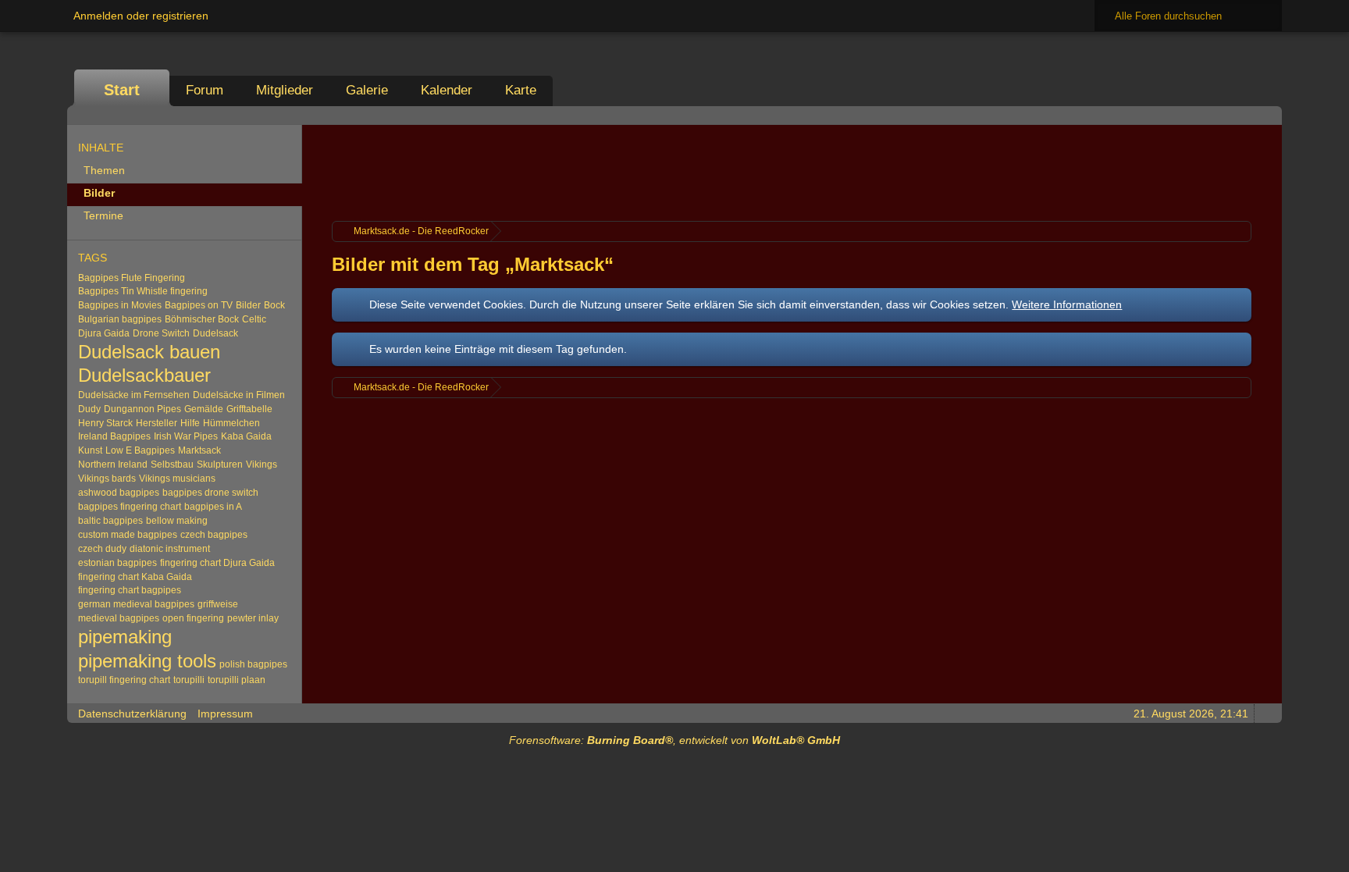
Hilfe (190, 423)
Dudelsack (215, 333)
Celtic (254, 319)
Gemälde (203, 409)
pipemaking (125, 636)
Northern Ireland (113, 464)
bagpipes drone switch (210, 492)
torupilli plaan (236, 679)
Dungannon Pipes (142, 409)
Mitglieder (284, 90)
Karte (520, 90)
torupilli (189, 679)
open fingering (193, 618)
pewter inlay (253, 618)
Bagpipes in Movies (120, 305)
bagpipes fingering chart (129, 506)
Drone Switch (161, 333)
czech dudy (102, 548)
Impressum (225, 713)
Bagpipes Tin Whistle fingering (143, 291)
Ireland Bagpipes (114, 436)
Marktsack (199, 450)
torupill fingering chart (124, 679)
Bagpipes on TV (199, 305)
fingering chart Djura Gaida (217, 562)
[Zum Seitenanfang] (1265, 713)
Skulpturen (220, 464)
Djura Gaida (104, 333)
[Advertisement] (791, 171)
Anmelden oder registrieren (140, 15)
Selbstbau (172, 464)
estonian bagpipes (117, 562)
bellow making (177, 520)
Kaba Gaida (246, 436)
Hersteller (156, 423)
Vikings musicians (177, 478)
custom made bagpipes (127, 534)
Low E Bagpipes (140, 450)
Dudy (89, 409)
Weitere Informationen (1067, 304)
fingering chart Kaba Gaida (135, 576)
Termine (103, 215)
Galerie (367, 90)
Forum (204, 90)
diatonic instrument (170, 548)
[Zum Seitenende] (1265, 115)
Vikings (261, 464)
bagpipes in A (213, 506)
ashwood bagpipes (118, 492)
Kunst (90, 450)
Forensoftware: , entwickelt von (674, 740)
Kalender (446, 90)
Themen (104, 170)
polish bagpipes (253, 664)
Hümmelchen (231, 423)
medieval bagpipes (118, 618)
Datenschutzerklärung (132, 713)
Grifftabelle (249, 409)
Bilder (99, 193)
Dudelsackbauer (144, 375)
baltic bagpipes (110, 520)
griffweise (218, 604)
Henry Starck (105, 423)
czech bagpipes (213, 534)
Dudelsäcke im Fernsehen (134, 395)
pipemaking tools (147, 660)
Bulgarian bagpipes (120, 319)
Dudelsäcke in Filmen (239, 395)
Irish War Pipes (186, 436)
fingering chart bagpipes (129, 590)
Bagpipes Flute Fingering (131, 277)
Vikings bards (107, 478)
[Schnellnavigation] (1243, 115)
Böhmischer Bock (202, 319)
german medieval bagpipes (136, 604)
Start (122, 89)
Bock (274, 305)
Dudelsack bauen (149, 352)
